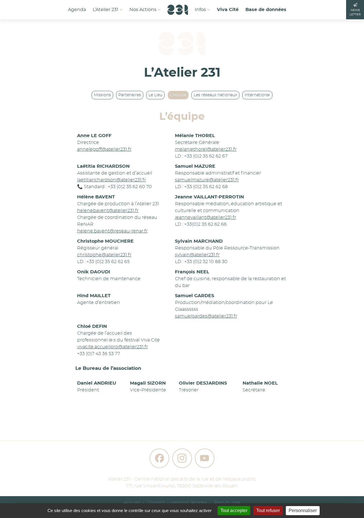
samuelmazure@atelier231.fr (207, 180)
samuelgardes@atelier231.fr (206, 316)
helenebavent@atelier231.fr (107, 210)
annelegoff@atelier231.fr (104, 149)
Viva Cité (228, 9)
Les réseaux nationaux (215, 95)
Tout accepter (233, 510)
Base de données (265, 9)
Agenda (77, 9)
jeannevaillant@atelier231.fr (205, 217)
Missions (102, 95)
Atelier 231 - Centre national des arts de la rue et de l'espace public (182, 479)
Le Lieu (155, 95)
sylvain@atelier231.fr (197, 255)
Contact (156, 502)
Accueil (132, 502)
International (257, 95)
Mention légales (189, 502)
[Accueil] (177, 8)
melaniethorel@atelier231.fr (206, 149)
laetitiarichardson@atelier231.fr (111, 180)
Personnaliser (303, 510)
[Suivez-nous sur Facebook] (159, 458)
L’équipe (178, 95)
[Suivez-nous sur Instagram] (182, 458)
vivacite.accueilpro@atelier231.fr (112, 347)
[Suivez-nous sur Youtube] (204, 458)
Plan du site (227, 502)
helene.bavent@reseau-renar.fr (112, 231)
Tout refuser (268, 510)
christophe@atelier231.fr (104, 255)
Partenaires (129, 95)
